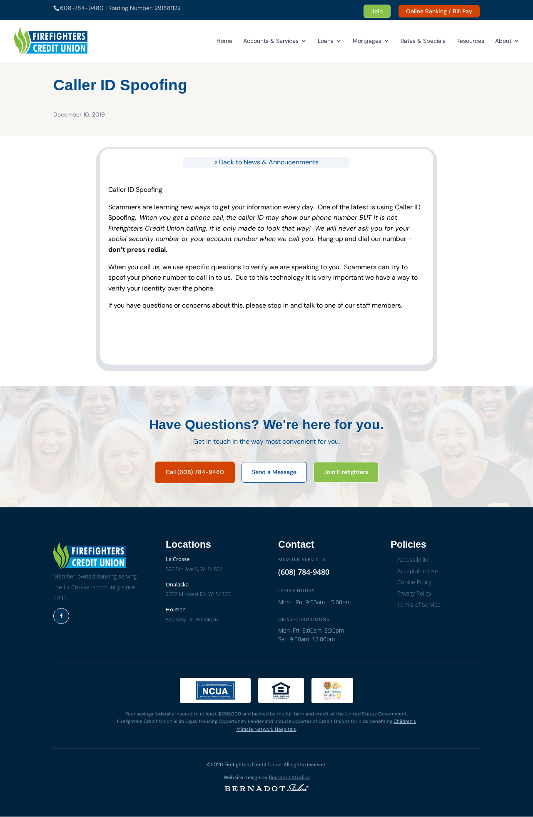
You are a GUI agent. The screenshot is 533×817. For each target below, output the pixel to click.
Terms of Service (419, 604)
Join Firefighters (346, 472)
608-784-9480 (82, 8)
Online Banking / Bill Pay (439, 11)
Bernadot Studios (289, 777)
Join (377, 11)
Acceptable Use (417, 571)
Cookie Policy (414, 582)
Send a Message (274, 472)
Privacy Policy (414, 593)
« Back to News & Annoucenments (266, 162)
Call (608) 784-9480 (195, 472)
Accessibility (412, 560)
